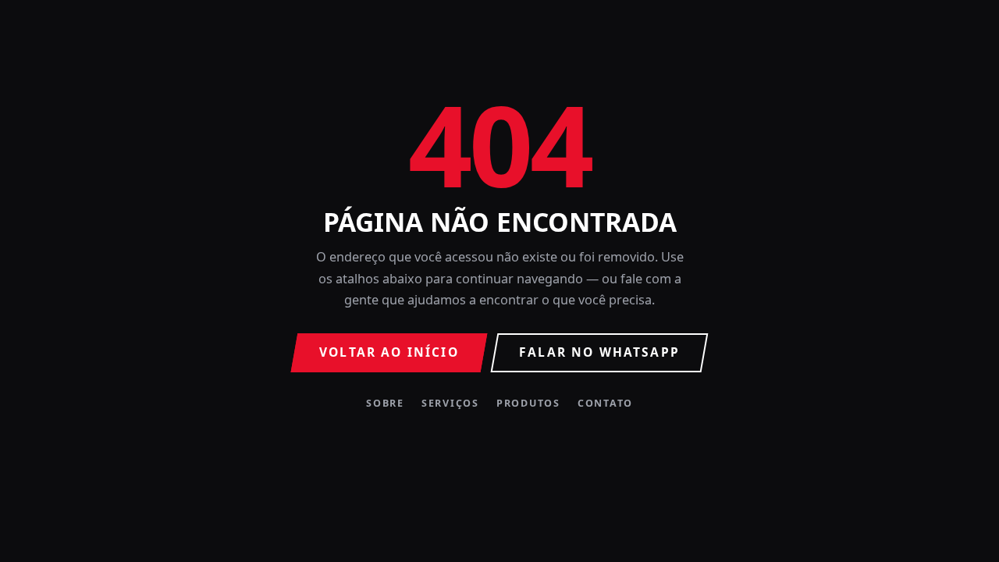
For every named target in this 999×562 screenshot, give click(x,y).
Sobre (385, 404)
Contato (605, 404)
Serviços (450, 404)
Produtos (528, 404)
